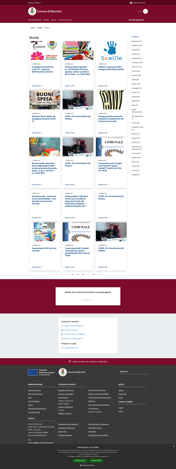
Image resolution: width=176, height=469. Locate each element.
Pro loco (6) (135, 123)
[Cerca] (145, 11)
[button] (88, 465)
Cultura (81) (136, 71)
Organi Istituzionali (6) (137, 110)
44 (72, 274)
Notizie (121, 390)
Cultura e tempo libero (66, 394)
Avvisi (121, 397)
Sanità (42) (135, 134)
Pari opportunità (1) (137, 117)
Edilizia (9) (135, 79)
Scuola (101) (136, 138)
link (108, 456)
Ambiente (91, 401)
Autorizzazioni (93, 408)
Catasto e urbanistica (65, 407)
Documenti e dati (34, 412)
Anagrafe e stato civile (66, 390)
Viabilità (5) (135, 174)
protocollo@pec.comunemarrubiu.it (40, 442)
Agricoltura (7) (137, 41)
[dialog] (88, 456)
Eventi (121, 411)
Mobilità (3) (135, 101)
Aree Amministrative (35, 394)
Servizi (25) (135, 142)
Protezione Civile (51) (137, 128)
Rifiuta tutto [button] (96, 460)
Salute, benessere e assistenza (99, 405)
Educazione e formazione (97, 390)
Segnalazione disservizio (66, 428)
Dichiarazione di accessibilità (98, 435)
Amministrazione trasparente (98, 424)
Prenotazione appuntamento (68, 424)
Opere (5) (135, 105)
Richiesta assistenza (65, 435)
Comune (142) (136, 67)
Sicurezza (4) (136, 153)
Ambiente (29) (136, 45)
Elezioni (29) (136, 84)
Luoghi (121, 407)
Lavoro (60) (135, 96)
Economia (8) (136, 75)
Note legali (92, 431)
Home (33, 27)
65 (94, 274)
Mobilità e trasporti (65, 413)
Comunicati (122, 394)
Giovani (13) (136, 92)
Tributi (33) (135, 166)
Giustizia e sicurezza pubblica (98, 394)
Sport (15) (135, 162)
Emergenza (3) (137, 88)
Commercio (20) (137, 62)
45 (78, 274)
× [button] (173, 446)
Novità (40, 27)
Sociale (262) (136, 157)
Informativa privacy (95, 428)
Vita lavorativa (63, 397)
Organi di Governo (34, 390)
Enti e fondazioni (34, 401)
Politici (30, 405)
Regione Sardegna (34, 2)
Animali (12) (136, 54)
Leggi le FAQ (62, 431)
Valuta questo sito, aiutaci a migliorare (89, 361)
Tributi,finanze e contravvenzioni (99, 397)
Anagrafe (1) (136, 49)
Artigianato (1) (137, 58)
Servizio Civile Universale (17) (137, 147)
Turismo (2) (135, 170)
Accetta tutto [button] (80, 460)
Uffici (30, 397)
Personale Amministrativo (37, 408)
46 (83, 274)
